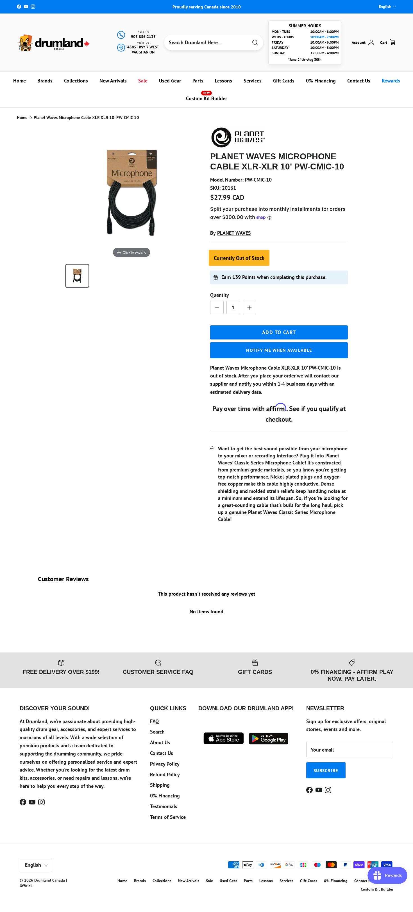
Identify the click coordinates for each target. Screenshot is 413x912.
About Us (160, 742)
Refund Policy (165, 774)
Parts (197, 80)
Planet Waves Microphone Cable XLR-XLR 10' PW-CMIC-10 (86, 117)
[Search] (255, 42)
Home (19, 80)
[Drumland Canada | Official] (54, 43)
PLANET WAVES (234, 233)
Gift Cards (283, 80)
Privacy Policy (165, 764)
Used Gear (170, 80)
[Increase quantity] (249, 307)
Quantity (219, 295)
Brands (45, 80)
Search (157, 731)
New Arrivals (113, 80)
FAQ (154, 721)
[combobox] (206, 42)
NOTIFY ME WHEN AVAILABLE (279, 350)
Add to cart (279, 332)
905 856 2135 (143, 36)
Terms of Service (168, 817)
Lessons (223, 80)
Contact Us (358, 80)
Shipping (160, 785)
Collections (76, 80)
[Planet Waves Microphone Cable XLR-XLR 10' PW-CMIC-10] (77, 275)
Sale (143, 80)
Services (253, 80)
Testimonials (163, 806)
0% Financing (321, 80)
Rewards (391, 80)
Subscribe (326, 770)
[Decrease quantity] (217, 307)
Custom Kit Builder (206, 96)
